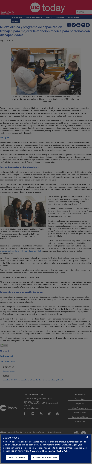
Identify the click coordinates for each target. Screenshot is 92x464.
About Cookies (17, 457)
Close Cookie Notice (45, 457)
